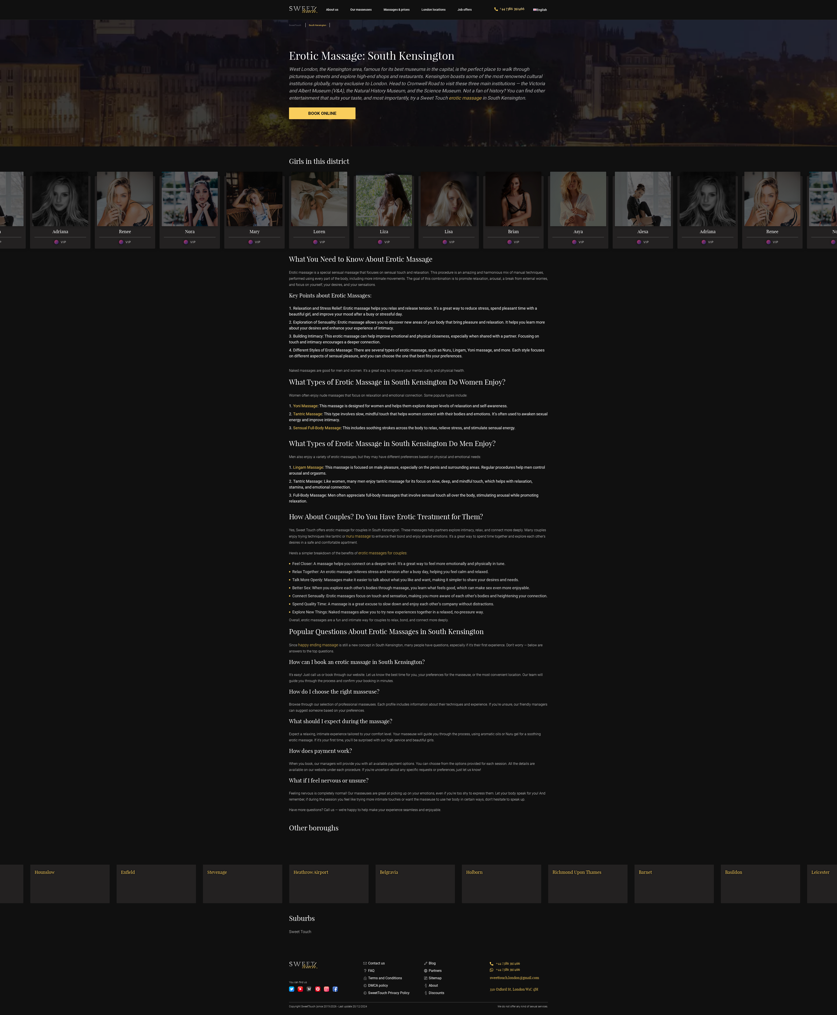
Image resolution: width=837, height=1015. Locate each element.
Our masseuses (361, 9)
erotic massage (465, 98)
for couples (397, 553)
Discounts (436, 993)
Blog (432, 963)
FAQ (371, 971)
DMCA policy (378, 985)
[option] (62, 212)
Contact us (376, 963)
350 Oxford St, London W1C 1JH (514, 989)
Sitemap (435, 978)
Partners (435, 971)
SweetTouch (295, 25)
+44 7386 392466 (512, 8)
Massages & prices (397, 9)
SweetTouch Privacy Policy (389, 993)
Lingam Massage (308, 467)
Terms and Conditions (385, 978)
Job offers (465, 9)
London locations (434, 9)
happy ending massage (318, 645)
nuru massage (358, 536)
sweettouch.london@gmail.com (514, 978)
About (433, 985)
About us (332, 9)
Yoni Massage (305, 406)
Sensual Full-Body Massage (317, 428)
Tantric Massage (307, 414)
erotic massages (372, 553)
